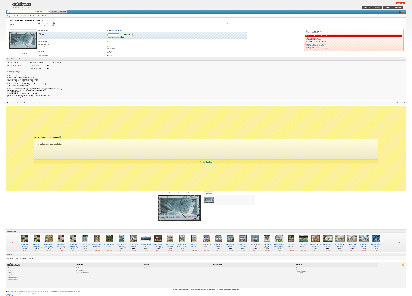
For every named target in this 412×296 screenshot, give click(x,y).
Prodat (377, 7)
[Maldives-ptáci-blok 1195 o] (133, 243)
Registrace (11, 268)
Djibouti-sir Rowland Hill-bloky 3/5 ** (24, 246)
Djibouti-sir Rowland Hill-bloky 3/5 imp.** (37, 246)
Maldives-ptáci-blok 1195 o (133, 245)
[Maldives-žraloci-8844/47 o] (146, 243)
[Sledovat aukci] (39, 23)
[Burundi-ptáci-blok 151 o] (327, 243)
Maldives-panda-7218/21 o (109, 245)
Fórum (388, 7)
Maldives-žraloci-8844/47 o (146, 245)
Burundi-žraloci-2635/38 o (376, 245)
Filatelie (27, 16)
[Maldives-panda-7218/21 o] (109, 243)
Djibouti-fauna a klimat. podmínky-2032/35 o (255, 247)
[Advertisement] (254, 22)
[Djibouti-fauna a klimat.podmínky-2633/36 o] (279, 243)
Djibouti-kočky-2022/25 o (242, 245)
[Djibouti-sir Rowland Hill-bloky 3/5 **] (24, 243)
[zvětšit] (179, 211)
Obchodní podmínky (81, 270)
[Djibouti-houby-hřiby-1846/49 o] (182, 243)
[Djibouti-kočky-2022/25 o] (243, 243)
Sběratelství (20, 16)
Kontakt (10, 272)
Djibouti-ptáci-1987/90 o (218, 245)
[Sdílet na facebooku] (54, 23)
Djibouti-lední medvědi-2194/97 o (267, 246)
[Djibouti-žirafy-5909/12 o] (303, 243)
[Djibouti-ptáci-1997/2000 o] (230, 243)
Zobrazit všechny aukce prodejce (315, 44)
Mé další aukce (206, 162)
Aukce (14, 16)
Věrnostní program (13, 277)
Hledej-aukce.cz (148, 267)
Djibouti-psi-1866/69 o (194, 245)
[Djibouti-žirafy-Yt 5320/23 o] (315, 243)
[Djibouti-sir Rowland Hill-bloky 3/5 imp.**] (36, 243)
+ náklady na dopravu (116, 30)
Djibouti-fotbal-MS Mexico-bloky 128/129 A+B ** (48, 247)
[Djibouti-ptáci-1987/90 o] (218, 243)
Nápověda (398, 7)
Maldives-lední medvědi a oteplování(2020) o (158, 247)
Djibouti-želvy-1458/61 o (170, 245)
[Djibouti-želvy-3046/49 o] (291, 243)
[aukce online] (21, 8)
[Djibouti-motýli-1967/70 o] (206, 243)
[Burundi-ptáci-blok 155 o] (364, 243)
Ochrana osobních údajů (82, 272)
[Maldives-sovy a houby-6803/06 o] (97, 243)
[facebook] (400, 12)
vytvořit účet (400, 3)
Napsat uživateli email (312, 47)
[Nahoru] (403, 264)
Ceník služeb (79, 267)
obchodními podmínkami (232, 289)
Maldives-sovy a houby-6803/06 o (97, 245)
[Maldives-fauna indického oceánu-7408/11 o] (121, 243)
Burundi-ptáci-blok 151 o (327, 245)
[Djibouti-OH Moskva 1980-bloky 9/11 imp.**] (73, 243)
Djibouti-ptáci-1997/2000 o (230, 245)
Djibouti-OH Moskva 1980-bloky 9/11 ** (61, 246)
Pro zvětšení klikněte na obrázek (179, 193)
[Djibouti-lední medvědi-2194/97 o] (267, 243)
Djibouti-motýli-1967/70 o (206, 245)
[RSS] (403, 12)
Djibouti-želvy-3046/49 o (291, 245)
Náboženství (45, 16)
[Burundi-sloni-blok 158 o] (352, 243)
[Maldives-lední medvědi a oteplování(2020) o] (158, 243)
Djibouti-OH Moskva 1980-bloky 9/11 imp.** (73, 246)
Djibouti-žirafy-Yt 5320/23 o (315, 245)
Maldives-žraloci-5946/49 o (85, 245)
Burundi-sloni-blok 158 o (352, 245)
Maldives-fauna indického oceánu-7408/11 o (121, 247)
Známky (32, 16)
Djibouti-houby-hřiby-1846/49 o (182, 245)
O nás (9, 270)
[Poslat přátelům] (47, 23)
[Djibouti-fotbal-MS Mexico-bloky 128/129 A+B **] (49, 243)
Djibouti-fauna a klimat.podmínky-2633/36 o (279, 246)
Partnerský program (13, 279)
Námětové (38, 16)
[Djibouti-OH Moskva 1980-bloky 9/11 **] (61, 243)
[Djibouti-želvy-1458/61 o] (170, 243)
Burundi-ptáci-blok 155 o (364, 245)
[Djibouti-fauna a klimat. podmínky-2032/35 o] (255, 243)
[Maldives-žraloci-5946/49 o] (85, 243)
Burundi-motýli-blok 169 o (339, 245)
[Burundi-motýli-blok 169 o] (340, 243)
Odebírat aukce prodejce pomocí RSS (317, 49)
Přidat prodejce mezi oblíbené (314, 45)
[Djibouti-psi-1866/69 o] (194, 243)
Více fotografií (23, 53)
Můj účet (367, 7)
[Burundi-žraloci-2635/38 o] (376, 243)
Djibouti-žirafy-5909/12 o (303, 245)
